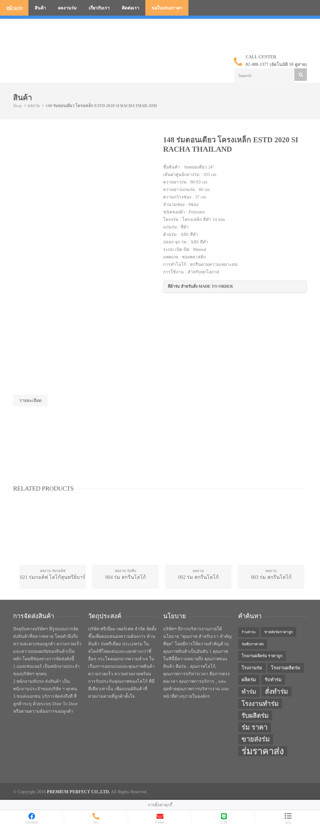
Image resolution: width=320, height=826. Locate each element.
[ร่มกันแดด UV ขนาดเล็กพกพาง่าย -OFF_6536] (60, 252)
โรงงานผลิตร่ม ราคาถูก (262, 655)
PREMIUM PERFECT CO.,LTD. (78, 791)
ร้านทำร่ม (249, 632)
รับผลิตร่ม (255, 715)
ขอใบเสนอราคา (167, 8)
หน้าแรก (14, 8)
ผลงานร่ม (67, 8)
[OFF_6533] (60, 205)
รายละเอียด (30, 400)
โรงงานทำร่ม (260, 703)
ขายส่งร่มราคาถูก (278, 632)
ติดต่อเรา (130, 8)
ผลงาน (34, 105)
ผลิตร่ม (249, 679)
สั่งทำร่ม (276, 691)
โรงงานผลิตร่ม (285, 667)
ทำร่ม (249, 691)
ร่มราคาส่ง (263, 751)
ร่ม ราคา (255, 727)
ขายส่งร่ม (256, 739)
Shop (17, 105)
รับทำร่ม (273, 679)
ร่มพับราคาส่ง (253, 644)
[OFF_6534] (60, 158)
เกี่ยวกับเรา (99, 8)
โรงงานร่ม (252, 667)
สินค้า (40, 8)
